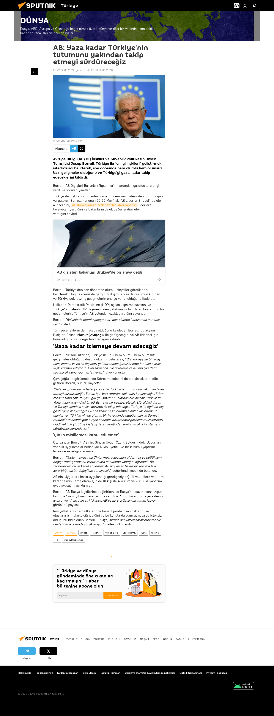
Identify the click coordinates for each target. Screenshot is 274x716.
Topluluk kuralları (110, 673)
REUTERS (60, 140)
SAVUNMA (130, 639)
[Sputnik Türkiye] (38, 10)
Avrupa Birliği (111, 532)
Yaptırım (155, 532)
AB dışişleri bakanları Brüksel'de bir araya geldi (99, 272)
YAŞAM (144, 639)
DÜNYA (58, 532)
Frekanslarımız (44, 673)
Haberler (96, 532)
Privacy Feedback (216, 673)
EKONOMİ (114, 639)
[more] (159, 279)
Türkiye (71, 639)
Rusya (144, 532)
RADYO (180, 639)
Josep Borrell (129, 532)
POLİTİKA (99, 639)
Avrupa (83, 532)
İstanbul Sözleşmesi (74, 539)
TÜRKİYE (71, 532)
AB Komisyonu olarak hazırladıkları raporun (104, 205)
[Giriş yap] (245, 5)
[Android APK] (243, 686)
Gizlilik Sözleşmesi (190, 673)
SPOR (156, 639)
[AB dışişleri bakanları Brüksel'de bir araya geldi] (109, 243)
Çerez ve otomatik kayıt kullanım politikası (150, 673)
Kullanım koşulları (67, 673)
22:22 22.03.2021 (63, 70)
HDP (57, 539)
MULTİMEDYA (196, 639)
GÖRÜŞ (167, 639)
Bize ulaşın (89, 673)
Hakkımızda (24, 673)
